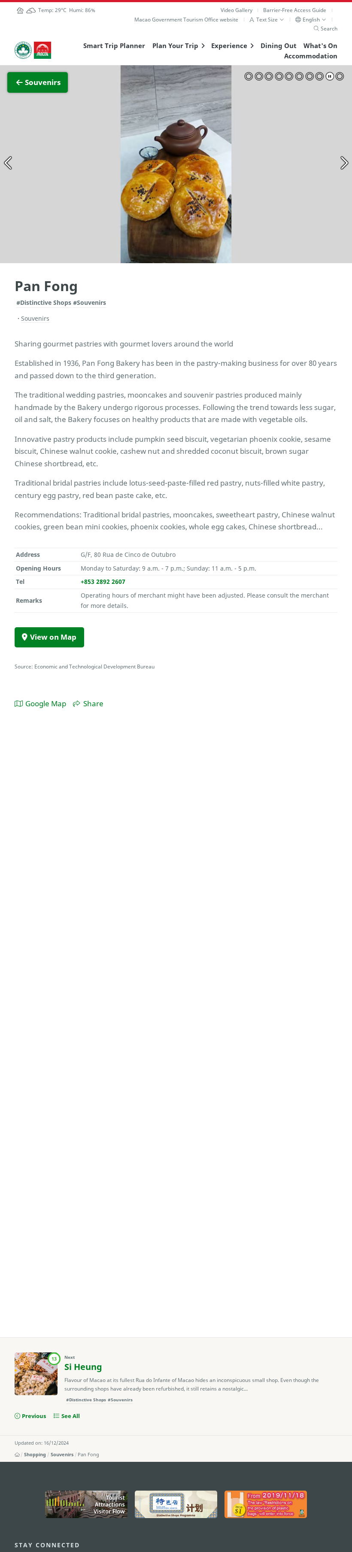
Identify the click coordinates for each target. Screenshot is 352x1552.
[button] (266, 19)
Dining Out (279, 45)
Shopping (35, 1455)
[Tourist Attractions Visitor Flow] (86, 1504)
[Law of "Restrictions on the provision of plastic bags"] (266, 1504)
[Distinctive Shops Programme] (176, 1504)
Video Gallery (236, 10)
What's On (320, 45)
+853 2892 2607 (103, 581)
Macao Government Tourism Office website (186, 19)
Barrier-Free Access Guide (294, 10)
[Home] (17, 1455)
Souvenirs (62, 1455)
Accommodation (310, 56)
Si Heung (83, 1367)
